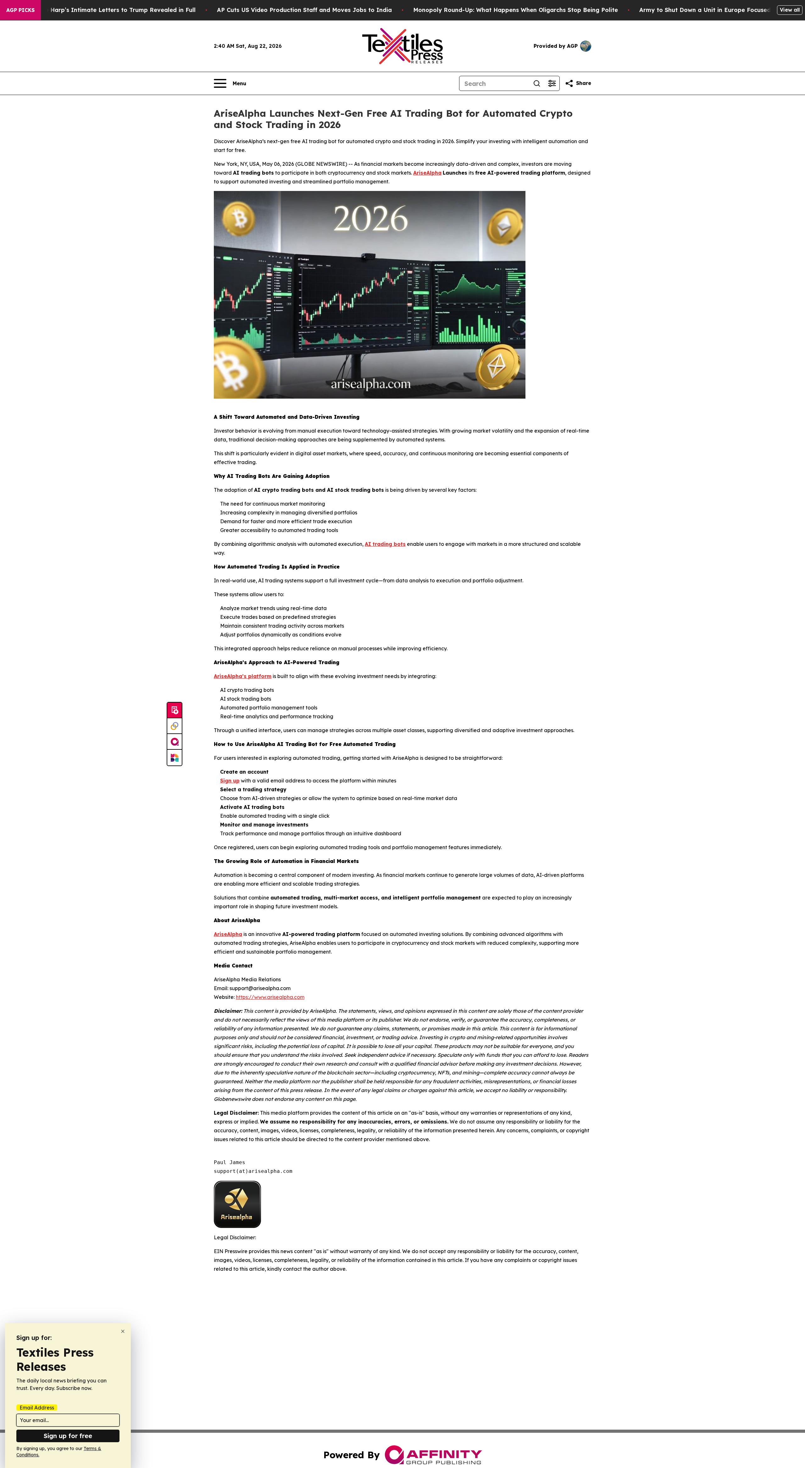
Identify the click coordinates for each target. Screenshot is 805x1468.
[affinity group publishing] (174, 742)
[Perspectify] (174, 726)
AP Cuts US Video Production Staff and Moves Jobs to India (304, 10)
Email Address (36, 1407)
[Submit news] (174, 710)
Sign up (230, 780)
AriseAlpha (427, 173)
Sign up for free (68, 1436)
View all (790, 10)
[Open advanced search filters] (551, 83)
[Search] (536, 83)
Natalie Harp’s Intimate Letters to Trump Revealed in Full (111, 10)
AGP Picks (20, 10)
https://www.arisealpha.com (270, 997)
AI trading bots (385, 544)
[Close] (123, 1331)
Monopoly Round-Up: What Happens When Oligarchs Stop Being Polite (515, 10)
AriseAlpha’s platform (242, 676)
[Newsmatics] (174, 757)
